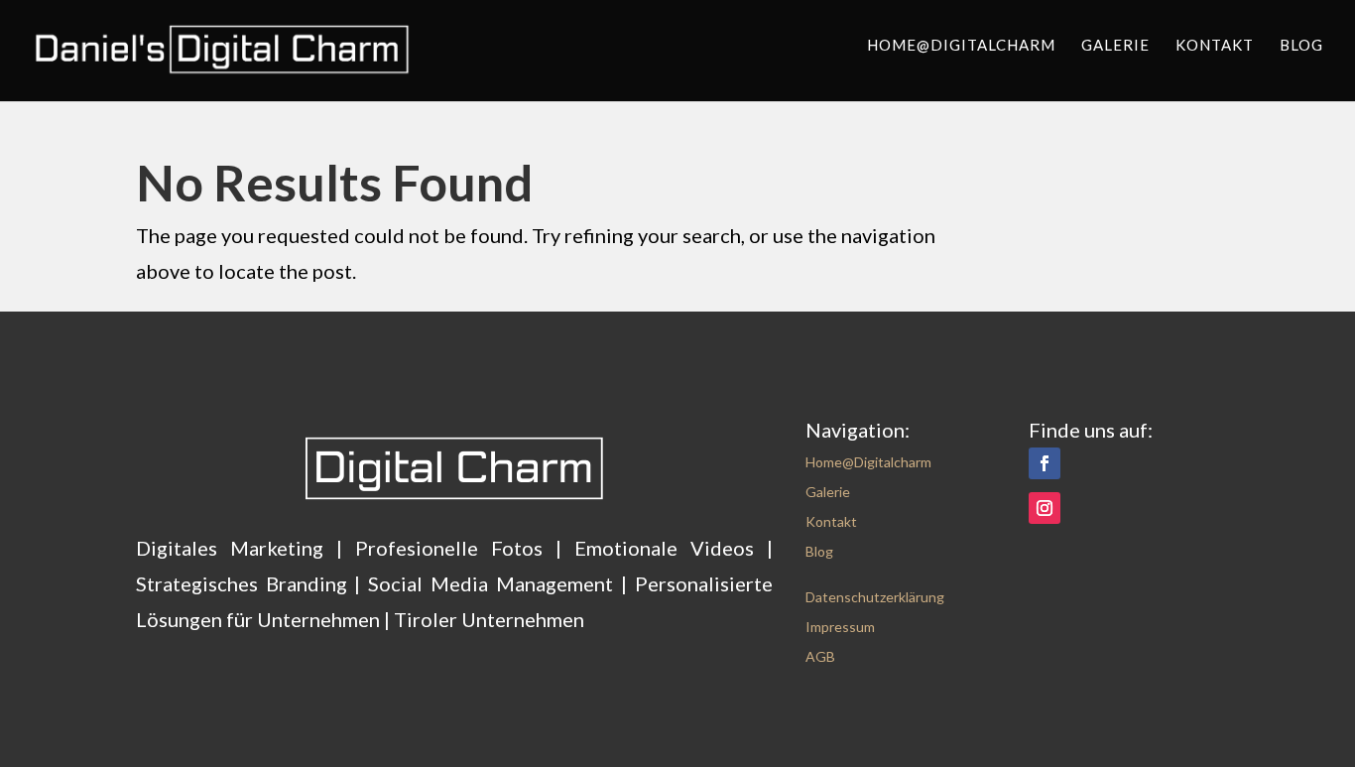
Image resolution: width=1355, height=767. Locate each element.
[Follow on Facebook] (1044, 463)
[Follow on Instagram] (1044, 508)
